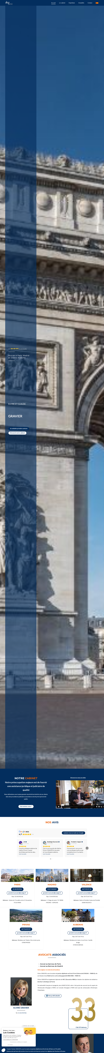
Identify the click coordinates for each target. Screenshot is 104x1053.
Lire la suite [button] (22, 854)
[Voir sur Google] (20, 842)
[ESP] (97, 3)
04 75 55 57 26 (86, 889)
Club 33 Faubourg (81, 1027)
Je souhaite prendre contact (18, 428)
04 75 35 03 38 (78, 929)
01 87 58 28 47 (52, 889)
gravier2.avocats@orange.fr (17, 893)
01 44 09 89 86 (17, 889)
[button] (17, 848)
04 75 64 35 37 (26, 929)
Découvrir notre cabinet (17, 433)
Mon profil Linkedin (54, 996)
